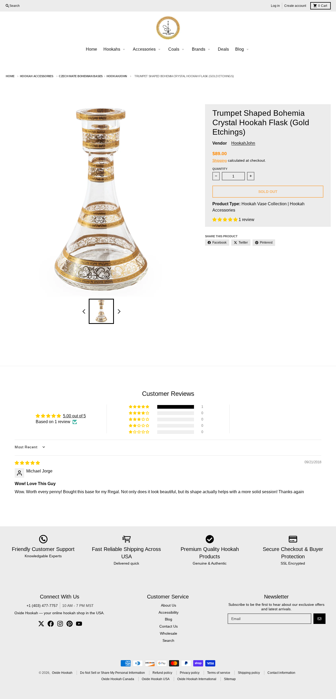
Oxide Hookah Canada (117, 679)
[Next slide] (118, 311)
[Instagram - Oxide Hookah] (60, 624)
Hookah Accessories (36, 76)
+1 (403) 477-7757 (42, 605)
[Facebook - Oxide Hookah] (51, 624)
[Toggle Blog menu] (247, 49)
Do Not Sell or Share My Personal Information (112, 673)
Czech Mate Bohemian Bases (81, 76)
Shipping (219, 160)
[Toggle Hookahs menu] (124, 49)
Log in (275, 6)
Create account (295, 6)
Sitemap (230, 679)
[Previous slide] (84, 311)
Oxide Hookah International (196, 679)
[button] (225, 219)
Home (10, 76)
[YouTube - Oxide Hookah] (79, 624)
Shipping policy (249, 673)
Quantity (219, 168)
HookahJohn (117, 76)
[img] (27, 463)
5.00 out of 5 (74, 416)
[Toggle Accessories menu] (159, 49)
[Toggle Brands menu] (209, 49)
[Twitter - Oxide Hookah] (41, 624)
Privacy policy (190, 673)
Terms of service (218, 673)
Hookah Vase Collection (264, 204)
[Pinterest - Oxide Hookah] (69, 624)
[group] (101, 311)
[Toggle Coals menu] (183, 49)
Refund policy (162, 673)
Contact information (281, 673)
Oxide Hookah (62, 673)
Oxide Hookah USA (156, 679)
